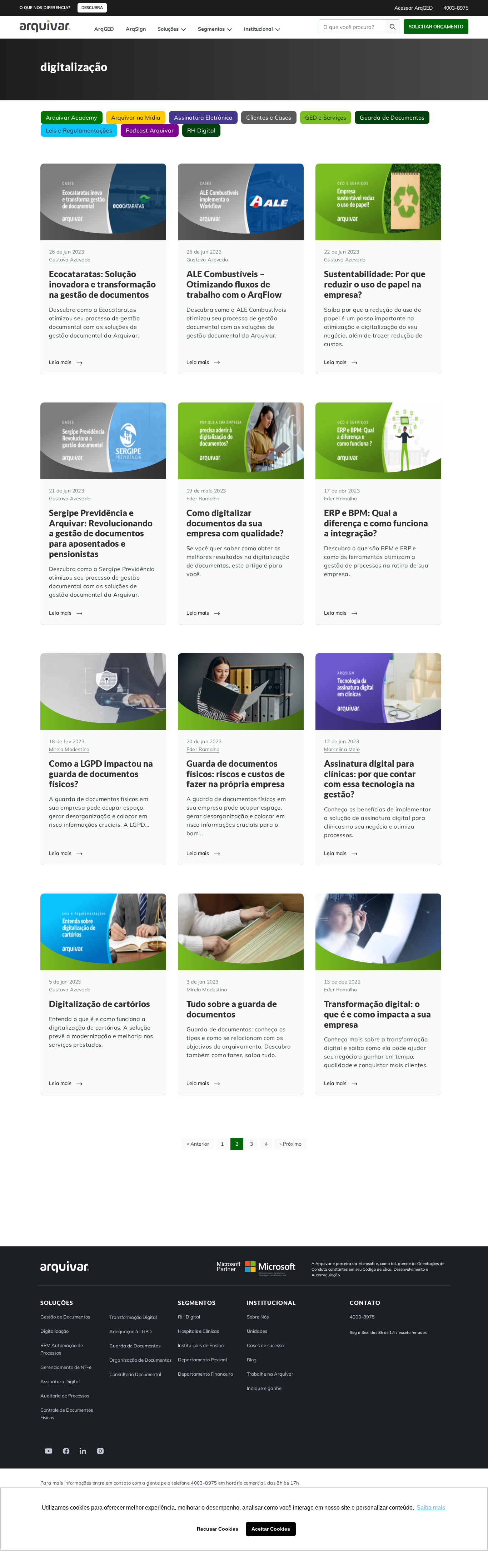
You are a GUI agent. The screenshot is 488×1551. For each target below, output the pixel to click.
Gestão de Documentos (65, 1317)
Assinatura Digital (60, 1381)
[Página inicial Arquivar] (45, 25)
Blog (252, 1359)
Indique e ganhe (264, 1388)
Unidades (257, 1331)
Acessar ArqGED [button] (413, 7)
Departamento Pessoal (202, 1359)
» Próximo (290, 1144)
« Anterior (198, 1144)
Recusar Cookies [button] (217, 1529)
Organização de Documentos (140, 1360)
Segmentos (212, 29)
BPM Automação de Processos (61, 1349)
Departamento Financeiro (205, 1374)
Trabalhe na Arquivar (270, 1374)
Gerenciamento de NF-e (65, 1367)
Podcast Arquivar (150, 130)
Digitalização (54, 1331)
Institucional (259, 29)
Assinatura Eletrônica (203, 117)
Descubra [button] (92, 7)
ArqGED (104, 29)
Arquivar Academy (72, 117)
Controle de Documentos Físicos (66, 1413)
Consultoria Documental (135, 1374)
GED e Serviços (326, 117)
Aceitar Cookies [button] (271, 1529)
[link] (46, 1450)
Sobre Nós (258, 1317)
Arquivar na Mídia (135, 117)
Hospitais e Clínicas (198, 1331)
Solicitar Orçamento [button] (436, 26)
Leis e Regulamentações (79, 130)
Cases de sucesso (265, 1345)
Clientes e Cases (268, 117)
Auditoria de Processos (64, 1396)
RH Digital (201, 130)
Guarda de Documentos (392, 117)
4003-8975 (204, 1483)
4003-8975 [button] (455, 7)
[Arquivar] (64, 1272)
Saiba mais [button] (431, 1508)
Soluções (169, 29)
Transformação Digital (133, 1317)
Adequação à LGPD (130, 1331)
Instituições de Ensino (201, 1345)
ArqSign (136, 29)
